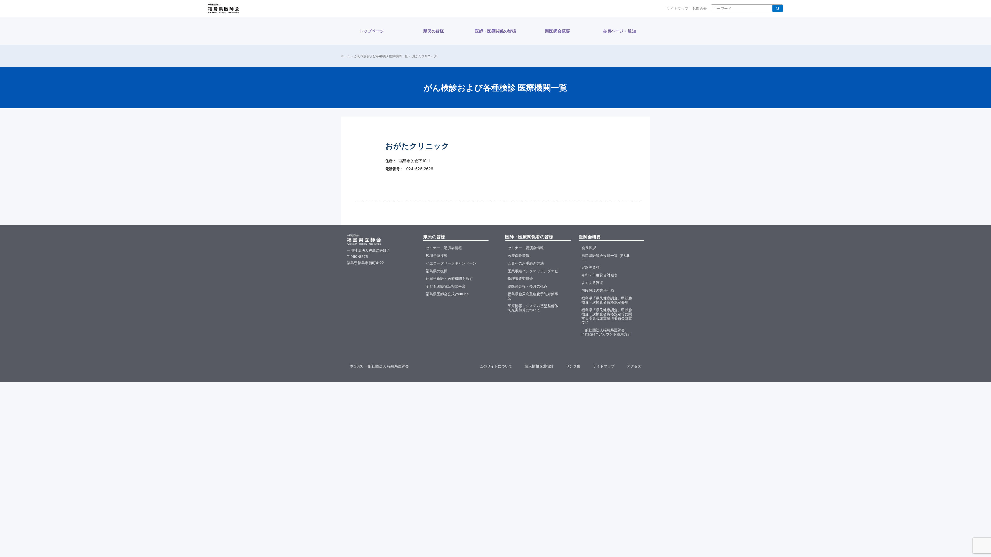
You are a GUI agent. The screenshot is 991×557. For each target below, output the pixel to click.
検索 (777, 8)
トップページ (371, 31)
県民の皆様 (433, 31)
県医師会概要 (557, 31)
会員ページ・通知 (619, 31)
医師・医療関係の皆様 (495, 31)
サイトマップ (677, 8)
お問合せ (699, 8)
